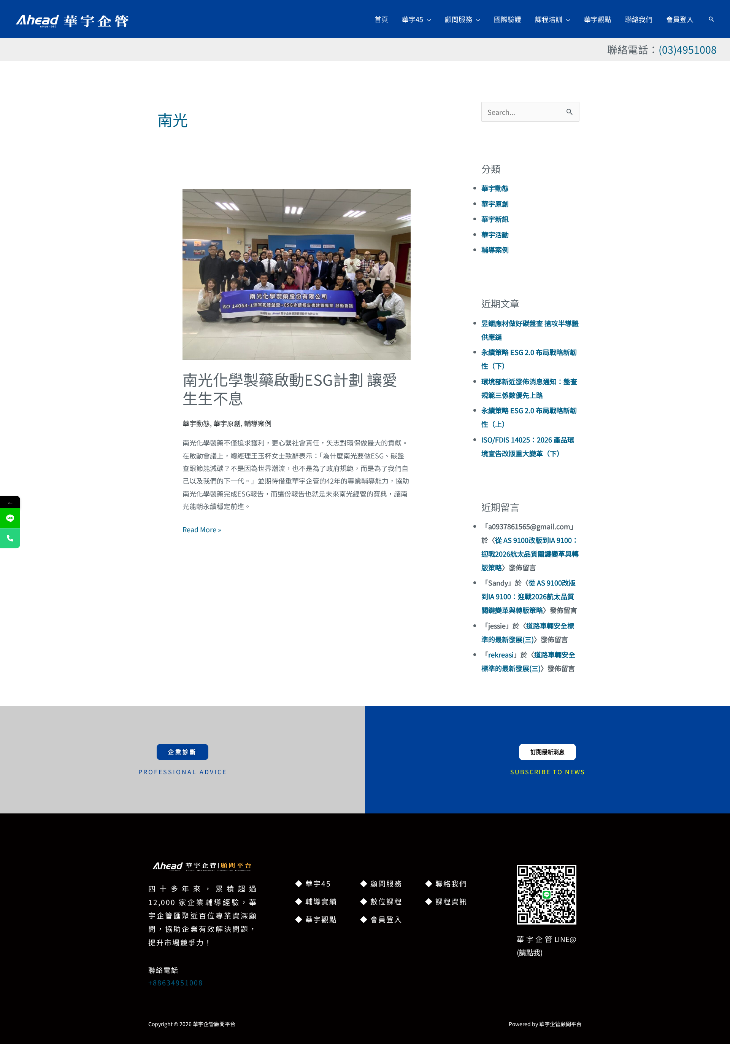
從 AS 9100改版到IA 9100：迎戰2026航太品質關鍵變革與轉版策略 (530, 553)
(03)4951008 (688, 49)
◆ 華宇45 (313, 883)
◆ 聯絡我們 (446, 883)
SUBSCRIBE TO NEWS (547, 771)
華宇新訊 (495, 219)
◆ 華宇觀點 (316, 919)
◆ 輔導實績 (316, 901)
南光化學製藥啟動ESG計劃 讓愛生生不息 (289, 388)
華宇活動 (495, 234)
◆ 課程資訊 (446, 901)
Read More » (201, 528)
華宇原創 (227, 423)
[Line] (10, 518)
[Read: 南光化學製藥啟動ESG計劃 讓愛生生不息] (296, 273)
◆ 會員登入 (381, 919)
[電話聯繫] (10, 538)
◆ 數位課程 (381, 901)
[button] (427, 19)
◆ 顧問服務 (381, 883)
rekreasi (501, 654)
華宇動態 (196, 423)
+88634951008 (175, 982)
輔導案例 (257, 423)
